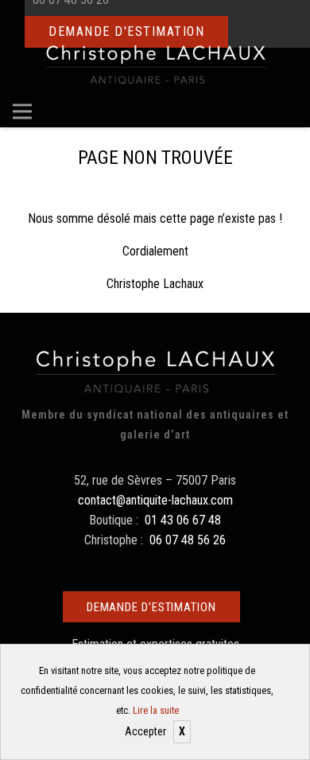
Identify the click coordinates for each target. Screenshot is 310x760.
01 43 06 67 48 (183, 520)
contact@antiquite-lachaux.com (155, 500)
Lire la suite (156, 710)
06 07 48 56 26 (187, 540)
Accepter (145, 731)
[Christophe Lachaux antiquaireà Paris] (155, 64)
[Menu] (22, 111)
